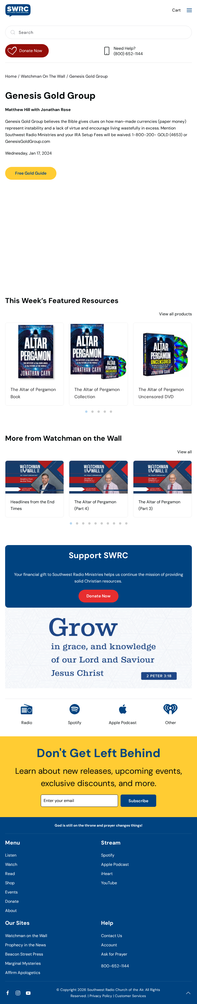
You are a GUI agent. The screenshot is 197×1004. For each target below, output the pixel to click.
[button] (189, 10)
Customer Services (130, 996)
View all (184, 452)
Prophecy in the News (25, 945)
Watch (11, 864)
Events (11, 892)
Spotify (107, 855)
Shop (10, 883)
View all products (175, 314)
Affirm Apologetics (22, 972)
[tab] (86, 411)
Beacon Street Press (24, 954)
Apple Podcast (115, 864)
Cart (176, 10)
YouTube (109, 883)
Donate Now (98, 596)
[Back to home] (18, 10)
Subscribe (138, 801)
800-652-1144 (115, 966)
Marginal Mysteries (23, 963)
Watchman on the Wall (26, 935)
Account (109, 945)
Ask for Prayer (114, 954)
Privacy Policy (101, 996)
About (11, 910)
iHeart (107, 873)
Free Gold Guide (30, 173)
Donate (12, 901)
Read (10, 873)
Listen (10, 855)
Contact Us (111, 935)
